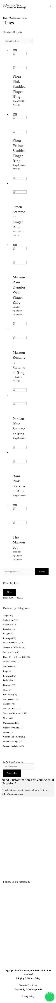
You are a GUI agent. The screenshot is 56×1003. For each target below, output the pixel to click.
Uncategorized (9, 723)
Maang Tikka (9, 662)
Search (42, 572)
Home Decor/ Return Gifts (14, 657)
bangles (6, 615)
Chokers (6, 704)
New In (6, 718)
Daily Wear (8, 680)
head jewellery (9, 652)
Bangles (6, 633)
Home (5, 18)
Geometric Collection (12, 647)
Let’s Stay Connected (13, 762)
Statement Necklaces (12, 713)
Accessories (8, 624)
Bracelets (7, 629)
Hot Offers (8, 694)
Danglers (7, 685)
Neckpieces (8, 666)
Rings (5, 671)
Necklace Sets (9, 708)
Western (6, 732)
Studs (5, 690)
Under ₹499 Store (11, 728)
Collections (8, 620)
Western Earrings (10, 741)
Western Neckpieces (12, 746)
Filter (9, 592)
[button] (49, 996)
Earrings (7, 638)
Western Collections (12, 737)
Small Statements (10, 642)
